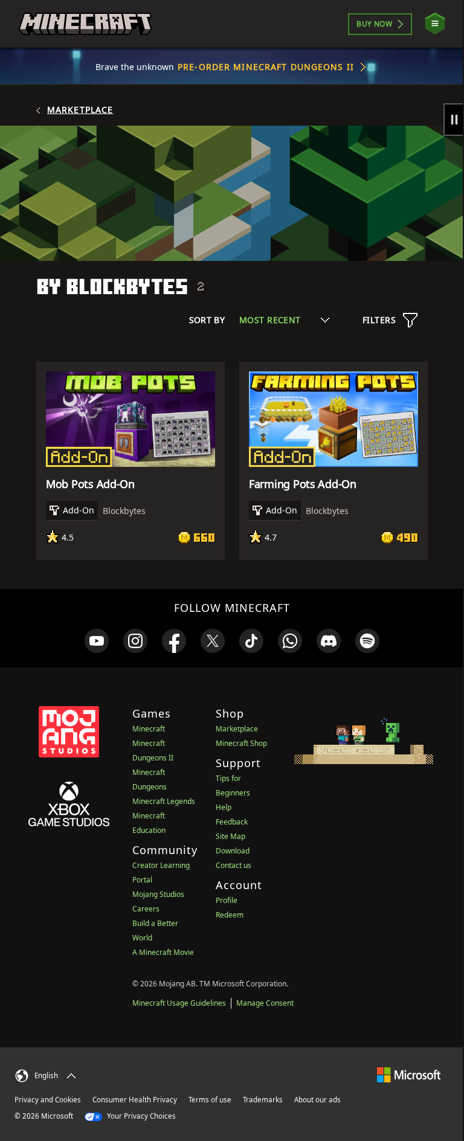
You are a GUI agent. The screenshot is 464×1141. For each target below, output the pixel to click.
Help (223, 807)
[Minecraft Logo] (85, 24)
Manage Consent (265, 1003)
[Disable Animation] (453, 119)
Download (233, 851)
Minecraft (148, 729)
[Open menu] (435, 23)
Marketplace (80, 109)
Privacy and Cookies (47, 1099)
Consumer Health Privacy (134, 1099)
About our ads (317, 1099)
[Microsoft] (408, 1074)
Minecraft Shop (241, 743)
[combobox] (284, 319)
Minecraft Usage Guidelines (179, 1003)
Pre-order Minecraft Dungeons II (266, 66)
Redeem (229, 915)
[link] (97, 641)
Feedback (232, 822)
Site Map (230, 836)
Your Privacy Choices (140, 1115)
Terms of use (209, 1099)
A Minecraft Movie (163, 952)
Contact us (233, 865)
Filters (379, 320)
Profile (226, 900)
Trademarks (263, 1099)
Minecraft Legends (163, 801)
